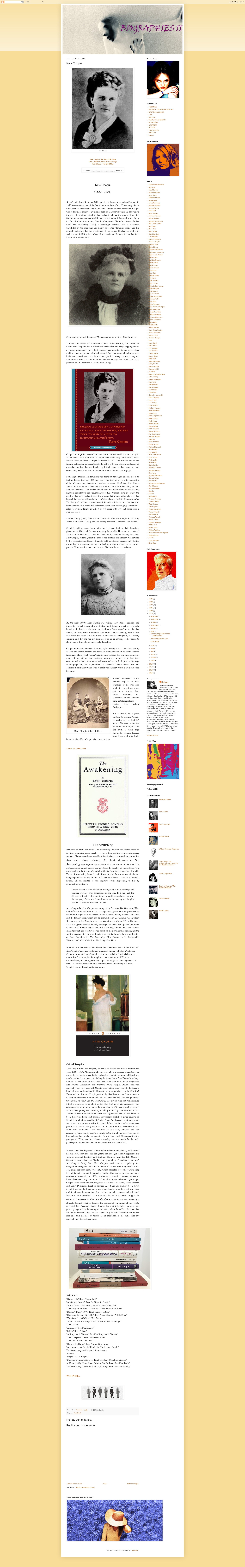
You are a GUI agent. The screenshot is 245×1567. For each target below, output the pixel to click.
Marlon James (153, 424)
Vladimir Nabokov (155, 522)
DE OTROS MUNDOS (156, 112)
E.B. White (152, 278)
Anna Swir (152, 211)
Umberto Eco (153, 514)
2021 (151, 608)
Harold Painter (154, 328)
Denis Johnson (154, 268)
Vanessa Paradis (154, 517)
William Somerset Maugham (158, 533)
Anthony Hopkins (155, 216)
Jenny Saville (153, 364)
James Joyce (153, 353)
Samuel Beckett (154, 488)
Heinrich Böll (153, 335)
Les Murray (152, 403)
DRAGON (152, 117)
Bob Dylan (152, 226)
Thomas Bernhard (155, 499)
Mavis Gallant (153, 426)
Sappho (151, 491)
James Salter (153, 356)
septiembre (155, 625)
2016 (151, 670)
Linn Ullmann (153, 405)
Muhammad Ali (154, 442)
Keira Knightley (154, 398)
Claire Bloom (153, 247)
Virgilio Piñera (153, 520)
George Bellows (154, 309)
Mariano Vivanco (154, 408)
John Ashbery (153, 377)
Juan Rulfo (152, 382)
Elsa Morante (153, 291)
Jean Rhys (152, 359)
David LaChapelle (155, 260)
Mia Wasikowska (154, 434)
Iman (150, 340)
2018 (151, 664)
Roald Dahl (153, 481)
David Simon (153, 265)
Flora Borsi (152, 302)
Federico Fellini (154, 299)
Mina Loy (152, 439)
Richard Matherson (155, 475)
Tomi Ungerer (153, 507)
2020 (151, 611)
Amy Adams (153, 200)
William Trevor (154, 535)
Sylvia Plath (153, 496)
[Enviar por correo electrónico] (92, 1410)
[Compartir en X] (97, 1410)
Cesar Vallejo (153, 237)
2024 (151, 599)
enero (153, 660)
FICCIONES (153, 107)
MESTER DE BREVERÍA (157, 120)
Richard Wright (154, 478)
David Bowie (153, 257)
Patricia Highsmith (155, 447)
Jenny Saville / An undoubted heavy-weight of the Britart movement (168, 863)
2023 (151, 602)
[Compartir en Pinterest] (102, 1410)
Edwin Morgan (154, 289)
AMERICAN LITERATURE (76, 749)
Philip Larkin (153, 460)
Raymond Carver (155, 468)
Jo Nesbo (152, 372)
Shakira (151, 494)
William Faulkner (154, 530)
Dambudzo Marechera (156, 252)
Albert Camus (153, 190)
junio (153, 645)
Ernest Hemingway (155, 296)
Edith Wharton (153, 281)
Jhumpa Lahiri (154, 369)
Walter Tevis (153, 525)
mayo (153, 648)
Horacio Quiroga (154, 338)
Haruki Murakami (155, 333)
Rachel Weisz (153, 465)
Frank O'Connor (154, 304)
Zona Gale (152, 543)
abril (152, 651)
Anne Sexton (153, 213)
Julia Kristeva (153, 385)
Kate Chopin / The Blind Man (102, 164)
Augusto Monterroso (156, 221)
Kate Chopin (77, 1413)
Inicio (104, 1484)
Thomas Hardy (154, 501)
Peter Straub (153, 457)
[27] (124, 920)
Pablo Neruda (153, 444)
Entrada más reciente (74, 1484)
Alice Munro (153, 195)
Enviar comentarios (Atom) (85, 1487)
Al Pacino (152, 187)
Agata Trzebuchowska (156, 185)
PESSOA (152, 128)
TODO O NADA (154, 130)
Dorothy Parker (154, 276)
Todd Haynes (153, 504)
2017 (151, 667)
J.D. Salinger (153, 348)
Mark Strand (153, 421)
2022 (151, 605)
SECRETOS (153, 125)
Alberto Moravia (154, 192)
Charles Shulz (153, 244)
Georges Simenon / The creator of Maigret (167, 887)
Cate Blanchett (154, 234)
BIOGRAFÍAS (153, 122)
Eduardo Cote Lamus (156, 286)
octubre (153, 622)
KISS (150, 115)
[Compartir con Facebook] (100, 1410)
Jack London (153, 351)
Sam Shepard (153, 486)
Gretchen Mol (153, 325)
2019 (151, 614)
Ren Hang (152, 473)
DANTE (151, 135)
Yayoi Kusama (154, 540)
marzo (153, 654)
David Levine (153, 263)
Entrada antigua (132, 1484)
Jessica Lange (154, 366)
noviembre (155, 619)
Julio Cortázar (153, 387)
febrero (153, 657)
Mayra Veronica (164, 824)
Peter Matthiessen (155, 455)
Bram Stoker (153, 231)
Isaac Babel (153, 343)
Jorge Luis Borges (155, 379)
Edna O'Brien (153, 283)
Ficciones (164, 682)
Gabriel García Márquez (157, 307)
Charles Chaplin (154, 242)
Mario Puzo (153, 413)
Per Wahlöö (153, 452)
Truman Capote (154, 512)
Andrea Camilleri (154, 205)
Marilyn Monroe (154, 411)
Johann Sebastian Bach (157, 374)
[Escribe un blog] (95, 1410)
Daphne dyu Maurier (156, 255)
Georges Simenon (155, 315)
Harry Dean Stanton (155, 330)
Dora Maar (152, 273)
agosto (153, 628)
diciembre (154, 616)
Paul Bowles (153, 449)
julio (152, 631)
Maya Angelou (154, 429)
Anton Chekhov (154, 218)
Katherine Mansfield (156, 395)
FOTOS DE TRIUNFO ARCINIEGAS (161, 109)
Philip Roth (152, 462)
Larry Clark (152, 400)
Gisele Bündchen (155, 320)
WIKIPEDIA (73, 1376)
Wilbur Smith (153, 527)
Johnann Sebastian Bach (159, 639)
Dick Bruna (152, 270)
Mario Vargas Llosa (155, 416)
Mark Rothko (153, 418)
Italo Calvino (153, 346)
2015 (151, 673)
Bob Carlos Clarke (155, 224)
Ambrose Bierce (154, 198)
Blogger (135, 1550)
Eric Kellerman (154, 294)
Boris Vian (152, 229)
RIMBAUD (152, 133)
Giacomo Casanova (155, 317)
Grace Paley (153, 322)
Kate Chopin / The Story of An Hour (103, 159)
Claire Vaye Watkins (156, 250)
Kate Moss (152, 392)
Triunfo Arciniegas (155, 509)
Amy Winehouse (154, 203)
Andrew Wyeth (154, 208)
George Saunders (155, 312)
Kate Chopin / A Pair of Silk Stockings (103, 162)
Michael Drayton (154, 436)
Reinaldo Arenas (154, 470)
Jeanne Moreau (154, 361)
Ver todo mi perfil (152, 735)
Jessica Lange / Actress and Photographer (160, 635)
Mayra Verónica (154, 431)
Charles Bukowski (155, 239)
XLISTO (151, 538)
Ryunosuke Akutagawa (157, 483)
